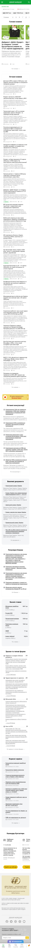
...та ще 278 (11, 696)
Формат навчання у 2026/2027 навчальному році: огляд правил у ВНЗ (14, 97)
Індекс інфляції (9, 636)
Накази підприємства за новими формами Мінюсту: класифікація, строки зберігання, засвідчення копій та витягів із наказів (10, 851)
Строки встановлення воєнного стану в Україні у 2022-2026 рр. (15, 776)
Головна (3, 946)
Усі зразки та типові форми (15, 749)
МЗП (4, 13)
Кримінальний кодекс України (14, 522)
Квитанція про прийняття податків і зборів (16, 671)
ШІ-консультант (17, 941)
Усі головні (15, 69)
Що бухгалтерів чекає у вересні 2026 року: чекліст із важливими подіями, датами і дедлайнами (14, 251)
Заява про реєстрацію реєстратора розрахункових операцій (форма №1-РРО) (16, 737)
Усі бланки (15, 592)
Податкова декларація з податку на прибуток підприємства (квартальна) (16, 583)
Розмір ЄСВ (8, 613)
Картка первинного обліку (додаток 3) (16, 720)
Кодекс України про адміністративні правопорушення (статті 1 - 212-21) (16, 493)
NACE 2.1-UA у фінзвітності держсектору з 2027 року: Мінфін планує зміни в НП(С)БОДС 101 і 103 (15, 359)
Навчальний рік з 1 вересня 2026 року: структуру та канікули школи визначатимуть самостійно (14, 175)
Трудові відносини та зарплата (15, 678)
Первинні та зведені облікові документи (14, 656)
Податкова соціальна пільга (11, 624)
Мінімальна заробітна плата (11, 607)
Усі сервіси (15, 823)
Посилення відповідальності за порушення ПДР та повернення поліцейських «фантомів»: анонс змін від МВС (14, 129)
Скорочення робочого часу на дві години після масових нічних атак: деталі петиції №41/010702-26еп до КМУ (15, 312)
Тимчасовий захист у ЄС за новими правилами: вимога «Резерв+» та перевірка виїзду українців (13, 112)
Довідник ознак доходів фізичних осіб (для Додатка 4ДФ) (16, 782)
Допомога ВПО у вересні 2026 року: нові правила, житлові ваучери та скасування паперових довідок (15, 82)
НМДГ (7, 631)
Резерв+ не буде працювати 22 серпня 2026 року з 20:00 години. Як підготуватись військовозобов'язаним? (15, 161)
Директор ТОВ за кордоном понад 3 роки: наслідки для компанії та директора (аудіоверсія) (16, 461)
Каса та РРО (9, 726)
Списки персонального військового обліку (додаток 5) (16, 702)
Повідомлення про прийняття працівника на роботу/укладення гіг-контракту (16, 692)
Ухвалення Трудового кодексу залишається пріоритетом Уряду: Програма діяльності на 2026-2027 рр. (14, 327)
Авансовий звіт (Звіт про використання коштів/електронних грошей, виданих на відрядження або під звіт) (16, 731)
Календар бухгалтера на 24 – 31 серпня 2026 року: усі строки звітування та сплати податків (14, 267)
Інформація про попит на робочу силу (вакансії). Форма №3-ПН (15, 681)
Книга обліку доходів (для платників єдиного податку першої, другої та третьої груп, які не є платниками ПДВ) (16, 661)
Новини (9, 946)
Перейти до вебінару (10, 867)
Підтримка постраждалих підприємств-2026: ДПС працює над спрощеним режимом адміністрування (14, 375)
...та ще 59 (10, 723)
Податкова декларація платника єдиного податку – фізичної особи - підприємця (16, 568)
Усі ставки (15, 642)
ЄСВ (14, 13)
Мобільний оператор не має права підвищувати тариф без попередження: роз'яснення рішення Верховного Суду (15, 219)
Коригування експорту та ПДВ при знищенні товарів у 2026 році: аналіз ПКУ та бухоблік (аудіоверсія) (17, 449)
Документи (22, 946)
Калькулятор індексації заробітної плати (16, 763)
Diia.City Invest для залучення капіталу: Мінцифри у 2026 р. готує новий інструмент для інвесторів (14, 343)
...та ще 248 (11, 674)
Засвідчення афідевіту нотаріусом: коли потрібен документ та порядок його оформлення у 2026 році (15, 146)
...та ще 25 (10, 745)
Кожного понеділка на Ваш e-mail (11, 934)
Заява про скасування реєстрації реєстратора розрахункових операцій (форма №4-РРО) (16, 742)
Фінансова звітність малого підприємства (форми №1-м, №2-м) (16, 588)
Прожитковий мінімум (12, 618)
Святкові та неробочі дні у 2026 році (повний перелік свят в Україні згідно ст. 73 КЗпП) (16, 790)
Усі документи (15, 540)
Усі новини (15, 387)
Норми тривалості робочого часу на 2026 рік (16, 797)
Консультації (15, 946)
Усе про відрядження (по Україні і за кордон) (16, 811)
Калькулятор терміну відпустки (15, 770)
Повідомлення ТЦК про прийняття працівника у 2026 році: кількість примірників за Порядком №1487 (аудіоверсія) (16, 412)
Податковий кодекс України (14, 486)
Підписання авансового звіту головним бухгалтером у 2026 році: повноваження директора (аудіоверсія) (16, 437)
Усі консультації (15, 472)
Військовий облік (11, 699)
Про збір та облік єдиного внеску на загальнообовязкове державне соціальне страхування (16, 531)
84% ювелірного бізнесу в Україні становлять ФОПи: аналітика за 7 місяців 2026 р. (13, 236)
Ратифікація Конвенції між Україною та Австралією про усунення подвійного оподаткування (14, 283)
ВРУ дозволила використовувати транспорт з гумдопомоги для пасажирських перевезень (13, 206)
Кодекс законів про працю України (16, 512)
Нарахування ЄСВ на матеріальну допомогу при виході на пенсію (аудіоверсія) (15, 424)
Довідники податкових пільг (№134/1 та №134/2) (14, 804)
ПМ (26, 13)
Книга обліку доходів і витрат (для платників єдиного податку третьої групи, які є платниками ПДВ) (16, 667)
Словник (6, 17)
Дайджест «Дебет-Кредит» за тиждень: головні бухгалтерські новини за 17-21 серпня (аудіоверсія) (13, 45)
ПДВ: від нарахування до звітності (16, 817)
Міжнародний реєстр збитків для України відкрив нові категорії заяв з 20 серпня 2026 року (15, 298)
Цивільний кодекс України (13, 505)
